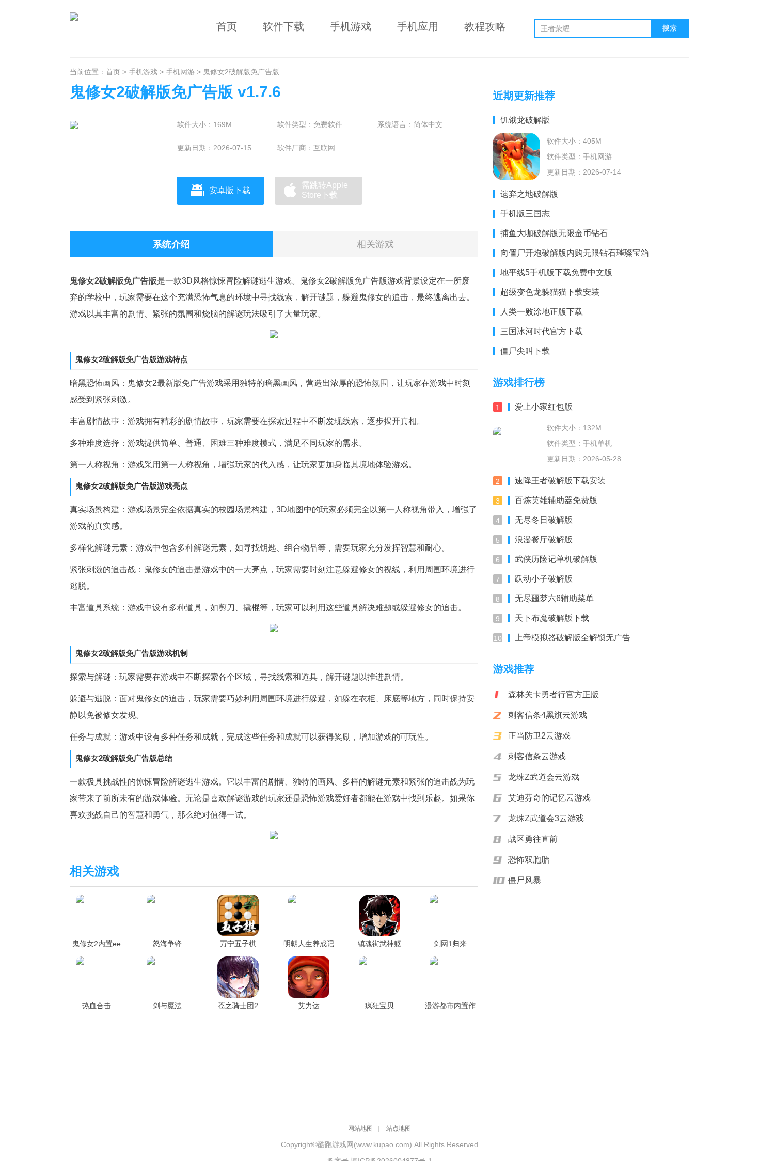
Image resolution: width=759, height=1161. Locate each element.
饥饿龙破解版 (525, 120)
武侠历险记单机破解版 (556, 559)
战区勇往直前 (533, 839)
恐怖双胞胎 (528, 859)
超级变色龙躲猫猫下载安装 (549, 292)
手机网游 (180, 72)
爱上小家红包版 (544, 406)
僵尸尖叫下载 (525, 351)
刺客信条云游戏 (537, 756)
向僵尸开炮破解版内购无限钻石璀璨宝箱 (574, 252)
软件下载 (283, 26)
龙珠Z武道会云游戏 (543, 777)
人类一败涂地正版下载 (541, 311)
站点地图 (398, 1128)
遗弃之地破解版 (529, 194)
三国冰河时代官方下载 (541, 331)
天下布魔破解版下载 (552, 618)
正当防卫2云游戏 (539, 735)
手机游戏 (350, 26)
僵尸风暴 (524, 880)
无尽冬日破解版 (544, 519)
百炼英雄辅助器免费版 (556, 500)
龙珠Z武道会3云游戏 (546, 818)
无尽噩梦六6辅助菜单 (554, 598)
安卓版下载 (229, 190)
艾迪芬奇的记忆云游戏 (549, 797)
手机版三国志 (525, 213)
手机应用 (417, 26)
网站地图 (360, 1128)
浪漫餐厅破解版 (544, 539)
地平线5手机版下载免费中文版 (556, 272)
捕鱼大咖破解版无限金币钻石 (554, 233)
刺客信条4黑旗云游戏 (547, 715)
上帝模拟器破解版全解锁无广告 (572, 637)
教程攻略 (484, 26)
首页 (226, 26)
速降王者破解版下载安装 (560, 480)
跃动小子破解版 (544, 578)
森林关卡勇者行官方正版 (553, 694)
